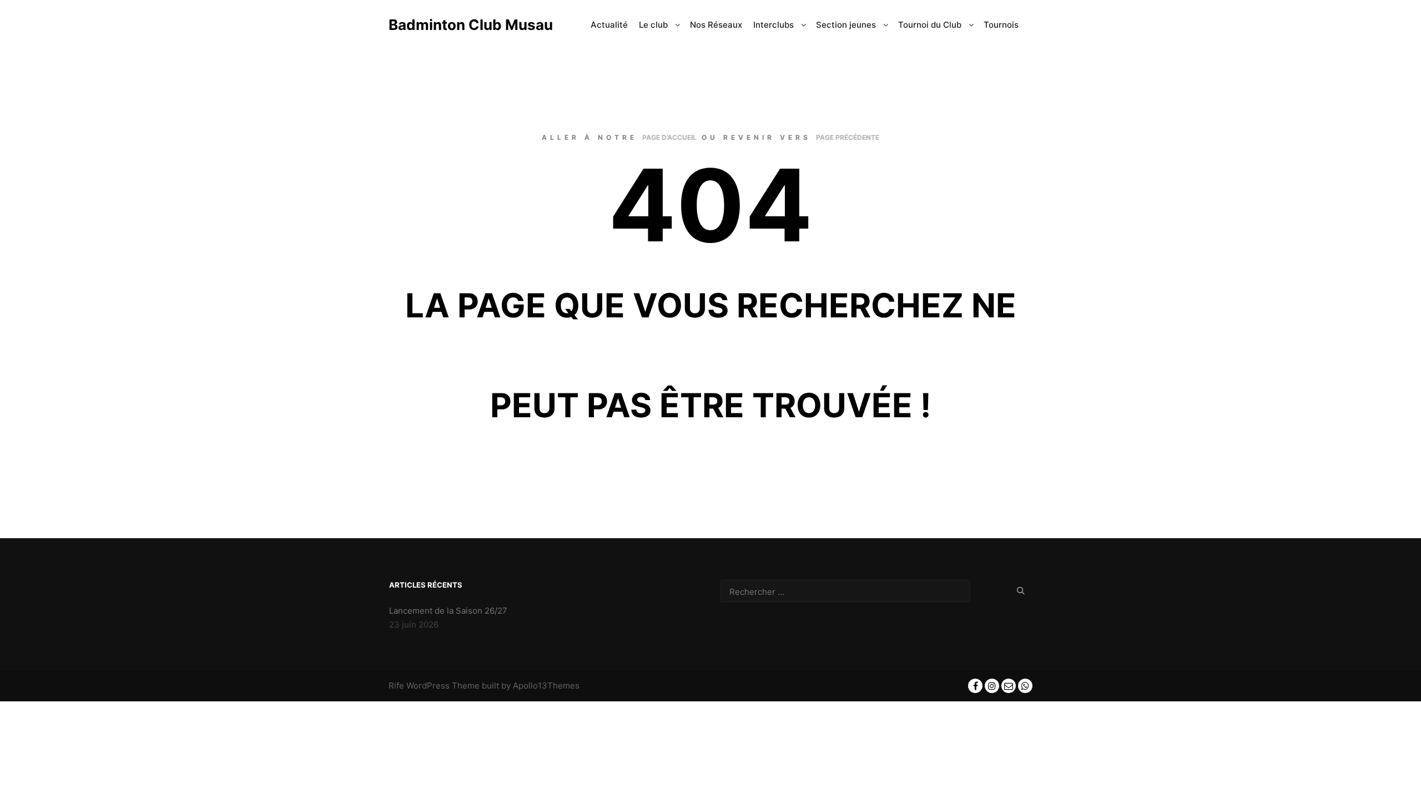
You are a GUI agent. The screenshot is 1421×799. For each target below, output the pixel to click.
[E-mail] (1008, 686)
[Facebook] (975, 686)
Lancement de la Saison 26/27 (448, 610)
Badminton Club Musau (444, 24)
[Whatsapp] (1025, 686)
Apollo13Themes (546, 685)
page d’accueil (669, 137)
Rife (396, 685)
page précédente (847, 137)
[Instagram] (992, 686)
